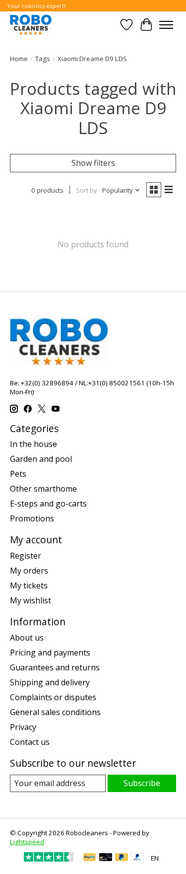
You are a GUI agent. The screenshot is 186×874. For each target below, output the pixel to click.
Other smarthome (43, 488)
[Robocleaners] (31, 24)
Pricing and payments (50, 652)
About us (27, 637)
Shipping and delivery (50, 682)
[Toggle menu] (166, 25)
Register (25, 555)
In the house (33, 443)
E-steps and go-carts (48, 503)
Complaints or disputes (53, 697)
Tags (42, 58)
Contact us (30, 741)
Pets (18, 473)
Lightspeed (27, 841)
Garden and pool (41, 458)
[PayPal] (89, 858)
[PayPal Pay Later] (121, 858)
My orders (29, 570)
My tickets (29, 585)
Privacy (23, 727)
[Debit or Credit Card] (105, 858)
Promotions (32, 518)
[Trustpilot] (48, 858)
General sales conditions (55, 712)
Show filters (93, 162)
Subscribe (142, 783)
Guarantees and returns (55, 667)
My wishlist (30, 600)
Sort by (86, 190)
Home (19, 58)
